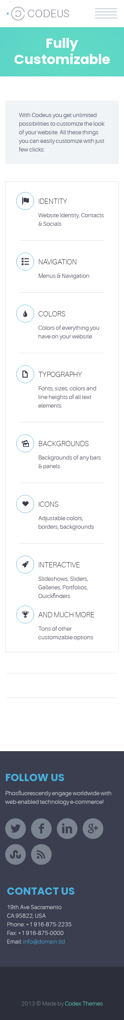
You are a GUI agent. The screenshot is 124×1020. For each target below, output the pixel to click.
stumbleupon (15, 854)
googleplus (93, 828)
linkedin (67, 828)
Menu (106, 13)
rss (41, 854)
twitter (15, 828)
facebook (41, 828)
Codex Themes (84, 1003)
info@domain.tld (44, 941)
